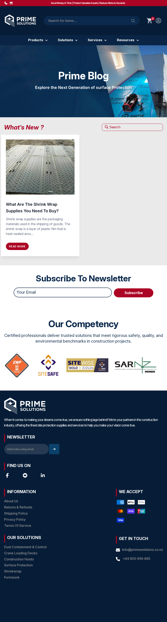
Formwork (12, 577)
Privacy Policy (15, 519)
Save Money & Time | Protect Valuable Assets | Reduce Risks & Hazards (88, 2)
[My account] (158, 20)
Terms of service (17, 525)
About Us (11, 501)
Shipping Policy (16, 513)
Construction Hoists (19, 559)
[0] (149, 20)
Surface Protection (18, 565)
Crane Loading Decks (20, 553)
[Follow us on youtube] (25, 475)
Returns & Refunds (18, 507)
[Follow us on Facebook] (7, 475)
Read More (17, 246)
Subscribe (133, 293)
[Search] (133, 20)
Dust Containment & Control (25, 547)
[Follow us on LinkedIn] (43, 475)
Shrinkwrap (12, 571)
